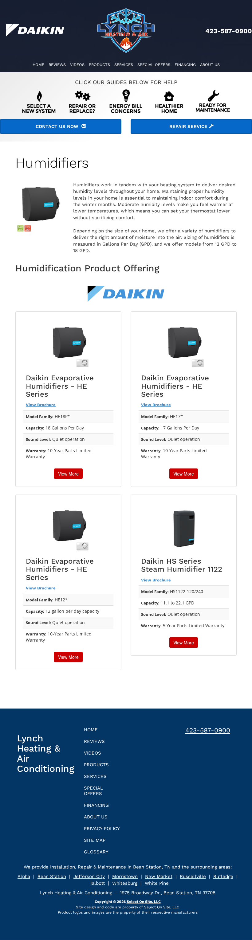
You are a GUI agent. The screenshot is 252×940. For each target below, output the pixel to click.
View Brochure (41, 404)
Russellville (193, 876)
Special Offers (153, 64)
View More (68, 474)
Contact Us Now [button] (58, 126)
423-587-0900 (207, 730)
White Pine (157, 883)
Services (123, 64)
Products (99, 64)
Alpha (24, 876)
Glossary (96, 852)
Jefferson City (89, 876)
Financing (185, 64)
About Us (210, 64)
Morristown (125, 876)
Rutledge (223, 876)
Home (38, 64)
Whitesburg (124, 883)
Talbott (97, 883)
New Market (158, 876)
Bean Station (51, 876)
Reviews (57, 64)
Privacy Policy (102, 828)
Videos (77, 64)
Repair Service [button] (189, 126)
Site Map (94, 840)
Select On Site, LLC (144, 901)
